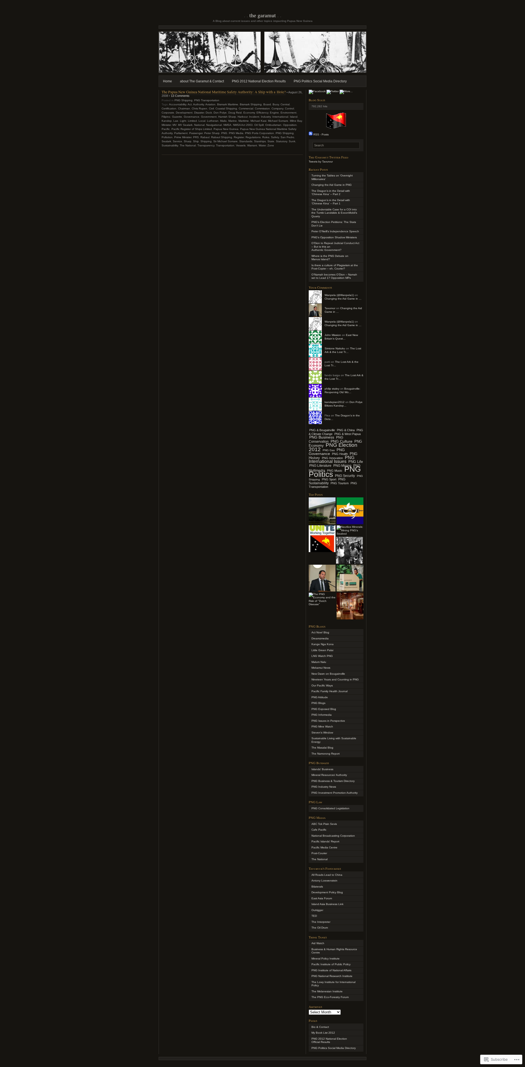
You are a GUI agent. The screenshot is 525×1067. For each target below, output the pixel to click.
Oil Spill (259, 124)
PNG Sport (329, 479)
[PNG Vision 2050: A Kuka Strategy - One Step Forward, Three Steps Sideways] (349, 550)
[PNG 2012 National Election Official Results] (322, 510)
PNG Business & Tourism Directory (333, 780)
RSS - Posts (321, 134)
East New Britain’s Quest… (341, 337)
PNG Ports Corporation (259, 133)
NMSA (227, 124)
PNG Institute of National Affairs (331, 970)
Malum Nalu (318, 661)
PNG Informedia (321, 714)
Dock (209, 112)
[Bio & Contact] (322, 578)
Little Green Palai (322, 650)
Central (285, 104)
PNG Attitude (319, 697)
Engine (274, 112)
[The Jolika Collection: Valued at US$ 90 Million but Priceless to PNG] (350, 606)
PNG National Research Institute (331, 976)
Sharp (187, 141)
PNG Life (355, 462)
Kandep (167, 120)
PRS (196, 137)
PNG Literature (320, 465)
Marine (232, 120)
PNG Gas (329, 450)
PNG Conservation (326, 439)
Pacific (166, 129)
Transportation (225, 145)
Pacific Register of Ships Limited (191, 129)
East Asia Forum (321, 898)
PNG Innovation (332, 458)
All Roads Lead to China (326, 874)
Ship (196, 141)
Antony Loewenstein (324, 880)
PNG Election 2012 (333, 447)
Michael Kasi (258, 120)
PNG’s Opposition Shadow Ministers (334, 237)
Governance (191, 116)
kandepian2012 (335, 402)
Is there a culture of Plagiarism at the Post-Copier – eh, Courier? (334, 267)
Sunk (292, 141)
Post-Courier (319, 853)
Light (183, 120)
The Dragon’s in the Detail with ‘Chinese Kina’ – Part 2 (330, 192)
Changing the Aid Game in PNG (331, 184)
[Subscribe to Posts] (311, 134)
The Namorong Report (325, 753)
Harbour (242, 116)
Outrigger (317, 910)
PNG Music (334, 470)
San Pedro (287, 137)
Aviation (210, 104)
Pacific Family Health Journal (329, 691)
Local (202, 120)
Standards (245, 141)
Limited (192, 120)
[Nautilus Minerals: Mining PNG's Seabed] (350, 530)
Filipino (166, 116)
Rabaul (204, 137)
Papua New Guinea (226, 129)
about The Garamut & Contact (202, 81)
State (270, 141)
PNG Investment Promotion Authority (334, 792)
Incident (254, 116)
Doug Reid (235, 112)
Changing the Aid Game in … (343, 298)
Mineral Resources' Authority (329, 774)
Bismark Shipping (251, 104)
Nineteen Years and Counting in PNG (335, 679)
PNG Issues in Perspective (328, 720)
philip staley (332, 388)
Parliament (181, 133)
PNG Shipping (183, 100)
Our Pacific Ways (322, 685)
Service (177, 141)
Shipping (206, 141)
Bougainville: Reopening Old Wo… (342, 390)
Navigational (214, 124)
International (280, 116)
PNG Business (321, 437)
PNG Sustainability (327, 481)
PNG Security (345, 476)
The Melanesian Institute (327, 991)
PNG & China (346, 430)
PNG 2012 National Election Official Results (329, 1040)
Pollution (167, 137)
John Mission (333, 335)
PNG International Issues (331, 459)
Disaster (199, 112)
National (199, 124)
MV (174, 124)
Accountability (177, 104)
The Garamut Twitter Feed (328, 157)
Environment (288, 112)
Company (277, 108)
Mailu (223, 120)
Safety (275, 137)
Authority (198, 104)
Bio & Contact (320, 1026)
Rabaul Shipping (221, 137)
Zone (270, 145)
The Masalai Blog (322, 747)
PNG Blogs (318, 702)
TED (314, 915)
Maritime (243, 120)
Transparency (205, 145)
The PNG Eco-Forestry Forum (330, 997)
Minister (166, 124)
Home (167, 81)
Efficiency (262, 112)
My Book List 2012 (323, 1032)
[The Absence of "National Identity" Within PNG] (322, 538)
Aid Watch (317, 943)
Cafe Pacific (318, 829)
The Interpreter (320, 921)
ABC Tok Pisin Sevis (324, 823)
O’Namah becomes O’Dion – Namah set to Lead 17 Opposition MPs (334, 276)
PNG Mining (342, 466)
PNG (224, 133)
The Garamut (262, 15)
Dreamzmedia (320, 638)
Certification (169, 108)
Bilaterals (317, 886)
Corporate (168, 112)
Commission (262, 108)
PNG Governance (327, 452)
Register (239, 137)
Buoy (276, 104)
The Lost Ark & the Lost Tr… (343, 350)
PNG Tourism (340, 483)
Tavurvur (330, 308)
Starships (260, 141)
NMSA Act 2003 (243, 124)
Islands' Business (322, 769)
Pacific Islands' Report (325, 841)
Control (289, 108)
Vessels (241, 145)
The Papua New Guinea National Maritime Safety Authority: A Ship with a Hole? (224, 91)
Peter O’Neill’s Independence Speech (335, 231)
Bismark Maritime (227, 104)
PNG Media (236, 133)
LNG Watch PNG (322, 655)
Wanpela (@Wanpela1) (339, 295)
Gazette (177, 116)
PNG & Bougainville (322, 430)
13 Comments (180, 95)
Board (267, 104)
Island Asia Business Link (327, 904)
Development (184, 112)
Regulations (253, 137)
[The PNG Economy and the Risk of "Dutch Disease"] (322, 599)
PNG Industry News (323, 786)
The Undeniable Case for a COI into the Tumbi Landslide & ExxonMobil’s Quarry (334, 213)
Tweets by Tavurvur (321, 161)
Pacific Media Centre (324, 847)
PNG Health (340, 454)
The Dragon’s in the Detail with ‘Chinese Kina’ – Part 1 (330, 202)
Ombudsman (273, 124)
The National (188, 145)
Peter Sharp (212, 133)
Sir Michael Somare (225, 141)
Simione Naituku (335, 348)
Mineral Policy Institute (325, 958)
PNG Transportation (206, 100)
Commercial (246, 108)
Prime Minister (182, 137)
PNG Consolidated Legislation (330, 808)
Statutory (281, 141)
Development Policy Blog (327, 892)
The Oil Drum (319, 927)
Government (209, 116)
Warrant (252, 145)
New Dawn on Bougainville (328, 673)
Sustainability (170, 145)
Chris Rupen (199, 108)
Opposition (290, 124)
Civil (211, 108)
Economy (249, 112)
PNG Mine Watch (322, 726)
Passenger (196, 133)
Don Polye (220, 112)
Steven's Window (322, 732)
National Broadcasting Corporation (333, 835)
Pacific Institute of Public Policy (331, 964)
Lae (175, 120)
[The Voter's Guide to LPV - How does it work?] (350, 578)
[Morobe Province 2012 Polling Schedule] (350, 510)
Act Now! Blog (320, 632)
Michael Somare (278, 120)
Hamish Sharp (227, 116)
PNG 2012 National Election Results (259, 81)
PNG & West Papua (347, 434)
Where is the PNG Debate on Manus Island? (329, 257)
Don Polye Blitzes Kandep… (344, 404)
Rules (265, 137)
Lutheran (212, 120)
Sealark (166, 141)
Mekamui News (320, 667)
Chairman (184, 108)
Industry (266, 116)
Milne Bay (296, 120)
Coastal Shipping (226, 108)
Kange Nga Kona (322, 644)
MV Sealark (185, 124)
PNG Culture (341, 441)
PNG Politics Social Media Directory (320, 81)
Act (190, 104)
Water (262, 145)
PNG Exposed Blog (323, 709)
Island (294, 116)
